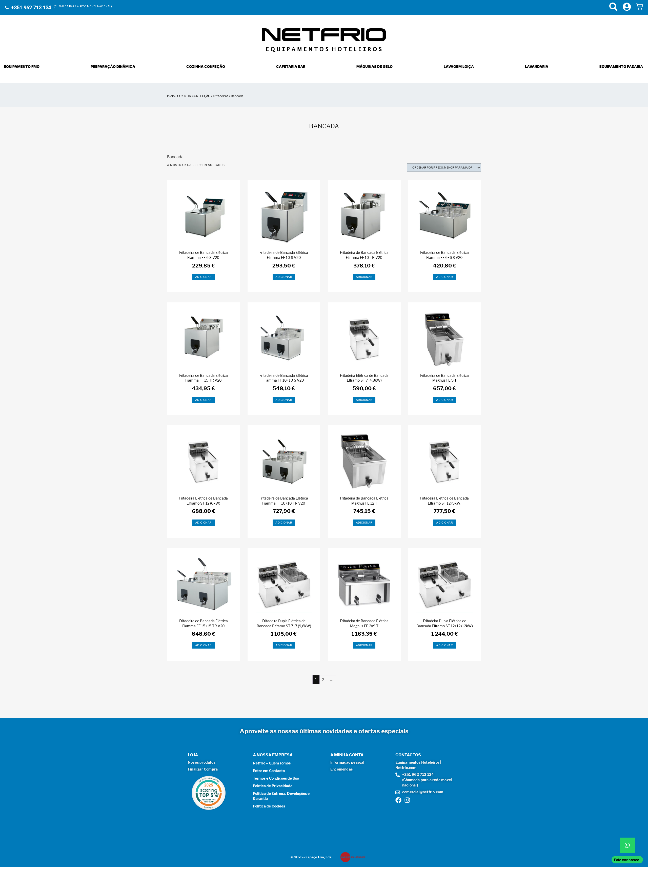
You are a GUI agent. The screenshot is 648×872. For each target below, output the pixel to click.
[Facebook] (398, 800)
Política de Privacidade (272, 786)
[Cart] (639, 6)
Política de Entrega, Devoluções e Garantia (281, 796)
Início (171, 96)
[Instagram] (407, 800)
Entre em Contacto (269, 771)
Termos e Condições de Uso (276, 778)
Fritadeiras (220, 96)
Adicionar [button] (203, 277)
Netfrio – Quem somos (272, 763)
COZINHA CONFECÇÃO (193, 96)
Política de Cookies (269, 806)
